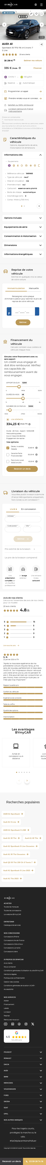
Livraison (7, 1012)
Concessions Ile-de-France (14, 940)
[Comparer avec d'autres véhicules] (31, 13)
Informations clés (13, 155)
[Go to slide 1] (21, 206)
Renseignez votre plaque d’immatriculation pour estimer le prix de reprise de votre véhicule (23, 299)
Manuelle (34, 288)
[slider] (19, 386)
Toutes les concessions (12, 910)
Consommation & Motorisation (20, 236)
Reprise (7, 1016)
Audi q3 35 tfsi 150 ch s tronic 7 (17, 862)
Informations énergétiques (18, 254)
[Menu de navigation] (41, 4)
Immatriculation (16, 288)
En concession (28, 509)
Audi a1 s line (9, 822)
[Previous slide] (4, 24)
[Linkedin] (5, 1024)
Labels (6, 1008)
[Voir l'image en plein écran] (41, 13)
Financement (9, 1004)
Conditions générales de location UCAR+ (19, 985)
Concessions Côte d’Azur (13, 944)
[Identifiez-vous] (35, 4)
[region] (23, 24)
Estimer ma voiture (33, 61)
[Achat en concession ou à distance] (16, 752)
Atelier (6, 1001)
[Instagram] (26, 1024)
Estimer (23, 322)
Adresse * (11, 516)
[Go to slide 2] (24, 206)
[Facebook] (19, 1024)
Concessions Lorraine (12, 948)
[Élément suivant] (27, 781)
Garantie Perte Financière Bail (16, 455)
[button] (16, 772)
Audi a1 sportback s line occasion (18, 846)
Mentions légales (10, 974)
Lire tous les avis (9, 645)
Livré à (13, 509)
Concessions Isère (11, 951)
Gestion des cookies (11, 982)
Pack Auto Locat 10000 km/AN (17, 461)
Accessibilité (8, 989)
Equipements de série (15, 227)
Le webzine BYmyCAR (12, 914)
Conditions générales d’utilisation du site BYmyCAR (23, 970)
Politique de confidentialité (14, 978)
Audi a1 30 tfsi (9, 838)
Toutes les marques (11, 907)
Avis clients (8, 963)
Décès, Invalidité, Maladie (17, 448)
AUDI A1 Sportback (11, 814)
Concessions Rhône (11, 937)
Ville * (28, 526)
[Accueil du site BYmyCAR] (11, 4)
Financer (37, 68)
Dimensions (10, 245)
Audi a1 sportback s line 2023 (16, 870)
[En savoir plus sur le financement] (29, 424)
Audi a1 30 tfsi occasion (14, 854)
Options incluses (13, 218)
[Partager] (41, 44)
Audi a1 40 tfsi (31, 838)
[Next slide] (41, 24)
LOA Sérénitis (17, 419)
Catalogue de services (12, 925)
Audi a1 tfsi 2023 (11, 879)
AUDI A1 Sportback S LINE (14, 830)
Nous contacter (10, 967)
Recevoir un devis (11, 1161)
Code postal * (12, 526)
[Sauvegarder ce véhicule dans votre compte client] (36, 13)
